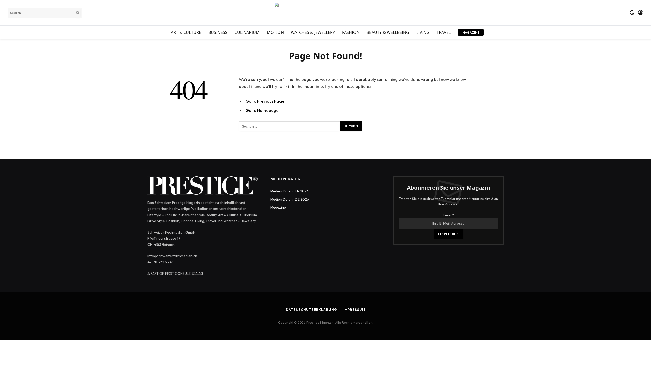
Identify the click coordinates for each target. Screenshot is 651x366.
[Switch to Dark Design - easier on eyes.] (632, 12)
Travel (444, 32)
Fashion (351, 32)
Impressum (354, 310)
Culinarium (247, 32)
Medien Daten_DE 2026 (289, 199)
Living (423, 32)
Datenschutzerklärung (311, 310)
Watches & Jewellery (313, 32)
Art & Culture (186, 32)
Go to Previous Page (265, 101)
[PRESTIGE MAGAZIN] (325, 12)
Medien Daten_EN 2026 (289, 191)
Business (217, 32)
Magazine (471, 32)
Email (448, 215)
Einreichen (448, 234)
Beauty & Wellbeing (388, 32)
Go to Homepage (262, 110)
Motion (275, 32)
